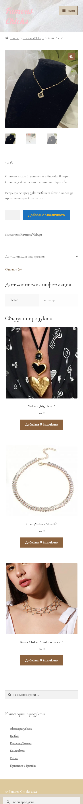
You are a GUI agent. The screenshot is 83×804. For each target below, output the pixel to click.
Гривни (14, 736)
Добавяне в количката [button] (41, 424)
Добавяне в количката (46, 215)
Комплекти (17, 751)
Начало (14, 38)
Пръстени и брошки (23, 766)
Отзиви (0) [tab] (13, 269)
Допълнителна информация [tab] (25, 256)
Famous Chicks (19, 15)
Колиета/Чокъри (33, 38)
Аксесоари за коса (21, 728)
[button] (71, 56)
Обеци (14, 758)
